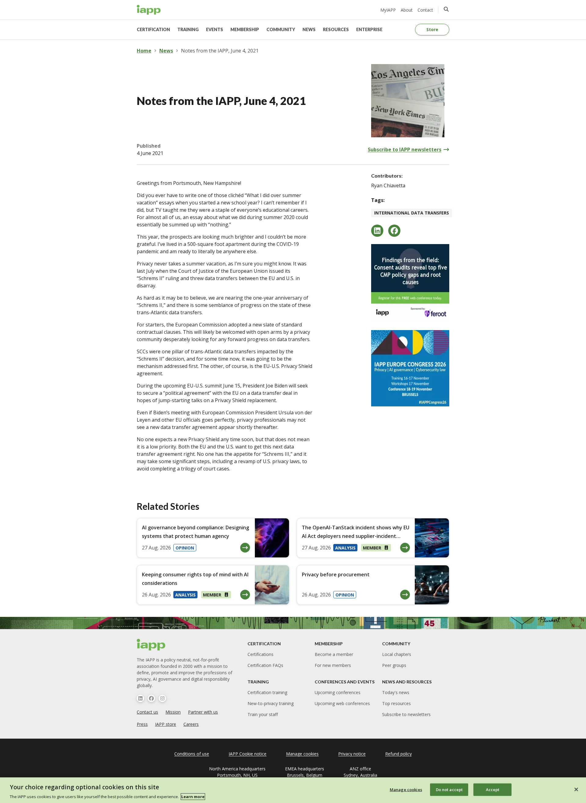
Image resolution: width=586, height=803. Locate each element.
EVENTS (214, 29)
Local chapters (396, 654)
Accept (493, 789)
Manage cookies (406, 789)
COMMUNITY (280, 29)
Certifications (260, 654)
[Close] (576, 789)
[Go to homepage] (149, 10)
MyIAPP (388, 10)
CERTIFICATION (153, 29)
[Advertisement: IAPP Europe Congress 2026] (410, 368)
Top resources (396, 703)
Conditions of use (191, 754)
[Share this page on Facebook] (394, 231)
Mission (173, 712)
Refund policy (398, 754)
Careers (191, 724)
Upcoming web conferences (342, 703)
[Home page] (151, 644)
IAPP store (165, 724)
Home (144, 50)
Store (432, 29)
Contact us (147, 712)
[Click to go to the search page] (446, 9)
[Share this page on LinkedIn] (377, 231)
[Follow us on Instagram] (162, 698)
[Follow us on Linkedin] (140, 698)
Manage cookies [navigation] (302, 754)
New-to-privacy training (271, 703)
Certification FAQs (265, 665)
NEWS (309, 29)
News (166, 50)
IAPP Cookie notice (247, 754)
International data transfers (411, 213)
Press (142, 724)
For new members (333, 665)
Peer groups (394, 665)
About (407, 10)
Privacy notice (352, 754)
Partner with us (203, 712)
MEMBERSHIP (244, 29)
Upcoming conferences (337, 692)
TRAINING (188, 29)
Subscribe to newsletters (406, 714)
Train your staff (263, 714)
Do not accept (449, 789)
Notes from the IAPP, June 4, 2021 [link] (220, 50)
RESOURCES (336, 29)
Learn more (192, 796)
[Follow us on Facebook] (151, 698)
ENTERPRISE (369, 29)
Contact (425, 10)
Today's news (395, 692)
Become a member (334, 654)
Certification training (267, 692)
